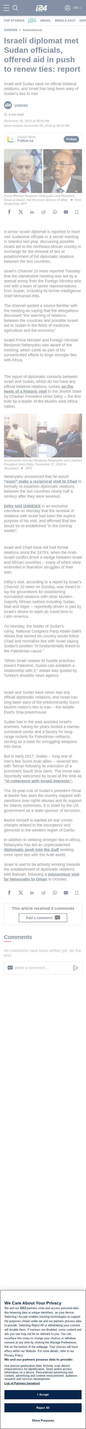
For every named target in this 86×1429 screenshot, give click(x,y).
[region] (43, 1359)
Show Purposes (43, 1420)
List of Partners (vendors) (22, 1383)
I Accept (43, 1394)
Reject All (43, 1407)
